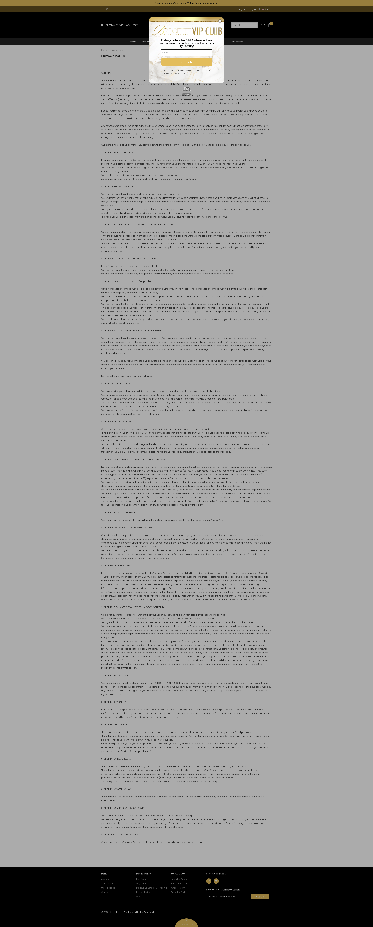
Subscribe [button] (186, 62)
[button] (220, 21)
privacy (186, 94)
